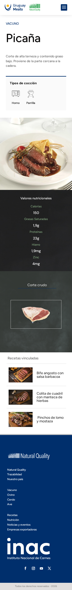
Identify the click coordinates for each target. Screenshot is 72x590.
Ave (9, 504)
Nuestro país (15, 479)
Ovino (11, 495)
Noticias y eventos (19, 524)
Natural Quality (16, 469)
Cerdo (11, 499)
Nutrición (13, 520)
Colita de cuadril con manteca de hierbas (50, 397)
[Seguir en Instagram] (33, 568)
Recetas (12, 515)
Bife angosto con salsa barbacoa (50, 374)
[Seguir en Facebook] (25, 568)
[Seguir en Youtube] (41, 568)
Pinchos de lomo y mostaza (50, 419)
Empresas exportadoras (22, 529)
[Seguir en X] (49, 568)
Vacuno (12, 23)
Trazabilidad (14, 474)
